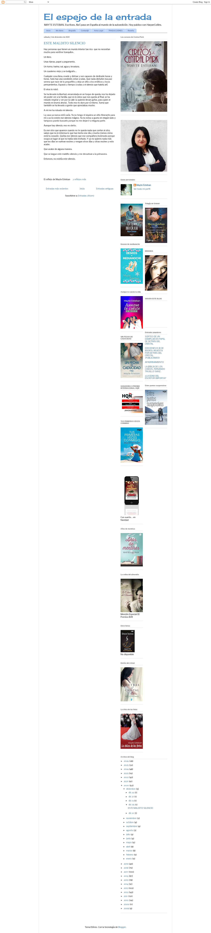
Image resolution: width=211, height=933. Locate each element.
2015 (126, 880)
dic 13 (131, 801)
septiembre (132, 826)
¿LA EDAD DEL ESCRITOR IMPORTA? (155, 377)
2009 (127, 904)
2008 (126, 908)
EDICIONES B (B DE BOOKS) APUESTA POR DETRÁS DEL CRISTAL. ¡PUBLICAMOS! (154, 353)
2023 (126, 773)
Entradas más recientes (57, 189)
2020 (126, 785)
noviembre (131, 818)
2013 (126, 888)
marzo (129, 851)
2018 (126, 868)
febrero (130, 855)
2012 (126, 892)
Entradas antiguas (104, 189)
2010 (126, 900)
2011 (126, 896)
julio (128, 834)
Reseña (131, 31)
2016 (126, 876)
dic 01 (132, 813)
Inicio (48, 31)
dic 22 (132, 792)
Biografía (72, 31)
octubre (130, 822)
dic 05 (132, 805)
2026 (126, 761)
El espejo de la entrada (97, 16)
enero (129, 859)
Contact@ (85, 31)
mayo (129, 842)
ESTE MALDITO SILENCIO (64, 43)
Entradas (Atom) (86, 196)
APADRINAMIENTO (154, 362)
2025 (126, 765)
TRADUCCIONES (115, 31)
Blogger (122, 927)
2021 (126, 781)
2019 (126, 864)
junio (128, 838)
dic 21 (131, 797)
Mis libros (59, 31)
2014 (126, 884)
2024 (126, 769)
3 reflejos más (79, 179)
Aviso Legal (98, 31)
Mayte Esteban (144, 185)
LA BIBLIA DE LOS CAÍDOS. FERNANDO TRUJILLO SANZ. (155, 369)
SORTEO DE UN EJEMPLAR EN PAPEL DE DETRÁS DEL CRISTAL (155, 340)
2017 (126, 872)
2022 (126, 777)
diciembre (131, 789)
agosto (130, 830)
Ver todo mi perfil (142, 189)
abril (128, 847)
